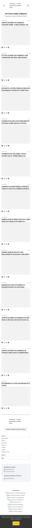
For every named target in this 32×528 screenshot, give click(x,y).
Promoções (4, 443)
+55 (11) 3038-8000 (9, 478)
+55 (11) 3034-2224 (9, 469)
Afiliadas (4, 445)
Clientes (3, 447)
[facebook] (2, 47)
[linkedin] (8, 47)
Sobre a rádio (5, 438)
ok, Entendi (16, 523)
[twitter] (4, 47)
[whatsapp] (6, 47)
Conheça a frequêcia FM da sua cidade (15, 429)
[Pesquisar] (4, 5)
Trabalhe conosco (6, 451)
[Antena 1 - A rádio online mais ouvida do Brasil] (16, 5)
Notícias (3, 440)
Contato (3, 449)
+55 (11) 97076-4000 (9, 471)
